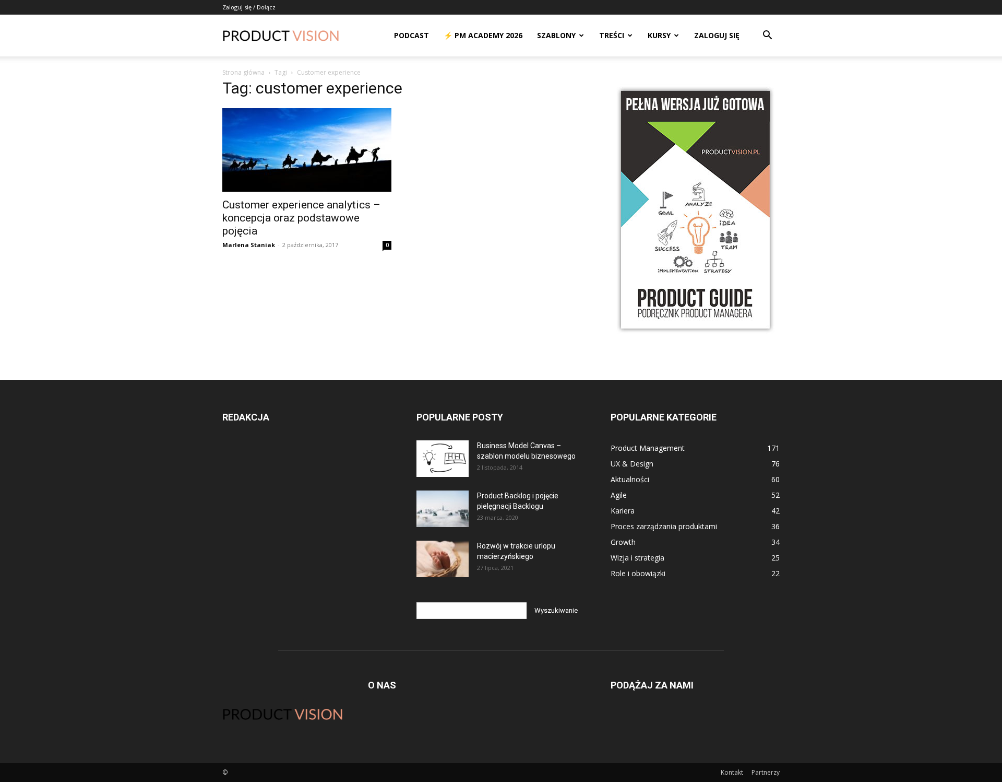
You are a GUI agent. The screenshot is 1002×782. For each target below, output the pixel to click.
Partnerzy (766, 772)
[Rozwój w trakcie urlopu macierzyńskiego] (442, 559)
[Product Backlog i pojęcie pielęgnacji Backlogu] (442, 509)
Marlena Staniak (248, 245)
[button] (767, 36)
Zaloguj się (716, 35)
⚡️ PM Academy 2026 (483, 35)
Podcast (411, 35)
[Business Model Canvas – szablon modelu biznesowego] (442, 458)
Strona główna (243, 72)
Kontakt (732, 772)
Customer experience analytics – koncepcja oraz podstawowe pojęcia (301, 218)
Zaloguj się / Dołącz (249, 7)
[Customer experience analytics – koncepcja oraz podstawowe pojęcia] (306, 150)
